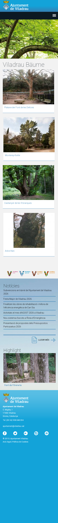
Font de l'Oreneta (12, 385)
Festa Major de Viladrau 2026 (17, 299)
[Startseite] (15, 5)
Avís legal (7, 442)
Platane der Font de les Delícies (19, 107)
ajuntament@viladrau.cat (13, 426)
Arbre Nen (10, 251)
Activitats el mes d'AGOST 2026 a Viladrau (23, 313)
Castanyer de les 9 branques (18, 203)
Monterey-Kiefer (12, 155)
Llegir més (43, 340)
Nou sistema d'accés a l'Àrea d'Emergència (24, 318)
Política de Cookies (20, 442)
